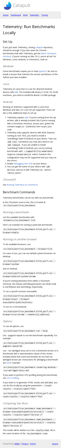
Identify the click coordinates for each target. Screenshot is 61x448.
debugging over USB (23, 163)
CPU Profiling (13, 378)
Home (6, 15)
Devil (25, 15)
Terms (33, 443)
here (8, 362)
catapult (39, 47)
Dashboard (16, 15)
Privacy (25, 443)
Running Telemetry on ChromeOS (22, 184)
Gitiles (17, 443)
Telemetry (34, 15)
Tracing (44, 15)
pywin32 (43, 71)
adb (16, 92)
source (55, 443)
